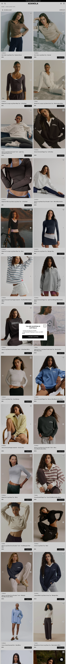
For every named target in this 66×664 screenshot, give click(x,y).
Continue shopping (33, 336)
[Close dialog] (45, 326)
